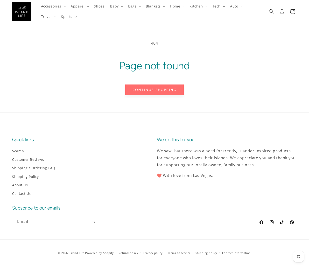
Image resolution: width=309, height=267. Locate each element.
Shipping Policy (25, 176)
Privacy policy (153, 252)
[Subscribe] (93, 221)
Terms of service (179, 252)
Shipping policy (207, 252)
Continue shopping (154, 89)
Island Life (77, 253)
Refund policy (128, 252)
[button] (53, 6)
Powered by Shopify (99, 253)
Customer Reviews (28, 159)
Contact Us (21, 193)
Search (18, 151)
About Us (20, 185)
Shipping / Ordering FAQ (33, 168)
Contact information (236, 252)
